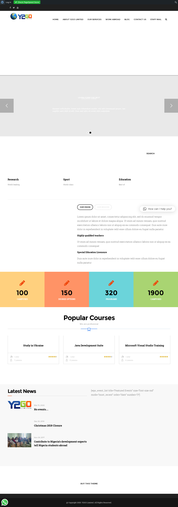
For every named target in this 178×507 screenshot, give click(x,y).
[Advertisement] (89, 49)
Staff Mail (155, 19)
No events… (41, 409)
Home (56, 19)
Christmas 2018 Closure (48, 425)
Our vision (85, 207)
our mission (103, 207)
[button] (157, 209)
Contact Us (140, 19)
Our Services (94, 19)
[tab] (85, 207)
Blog (127, 19)
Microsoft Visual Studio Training (144, 345)
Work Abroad (113, 19)
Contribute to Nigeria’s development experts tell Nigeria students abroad (60, 443)
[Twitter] (14, 7)
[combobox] (52, 154)
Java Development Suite (89, 345)
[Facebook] (10, 7)
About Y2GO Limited (73, 19)
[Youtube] (17, 7)
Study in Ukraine (33, 345)
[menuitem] (2, 2)
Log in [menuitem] (8, 2)
